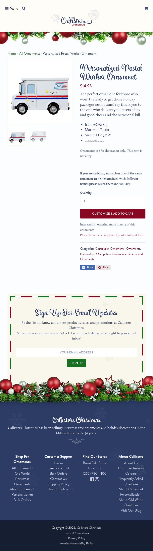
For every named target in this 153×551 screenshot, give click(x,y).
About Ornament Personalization (22, 491)
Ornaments (133, 248)
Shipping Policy (58, 484)
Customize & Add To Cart (112, 213)
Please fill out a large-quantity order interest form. (112, 235)
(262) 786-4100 (94, 473)
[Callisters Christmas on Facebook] (92, 478)
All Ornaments (29, 53)
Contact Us (58, 478)
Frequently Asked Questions (131, 481)
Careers (130, 473)
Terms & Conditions (76, 532)
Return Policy (58, 489)
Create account (58, 468)
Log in (58, 462)
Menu (14, 8)
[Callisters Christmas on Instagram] (97, 478)
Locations (94, 468)
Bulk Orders (22, 499)
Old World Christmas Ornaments (22, 479)
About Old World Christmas (131, 502)
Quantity (85, 192)
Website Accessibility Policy (76, 543)
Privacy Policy (76, 538)
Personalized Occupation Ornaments (103, 254)
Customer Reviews (131, 468)
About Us (131, 462)
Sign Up (76, 363)
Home (12, 53)
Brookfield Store (94, 462)
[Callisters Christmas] (76, 22)
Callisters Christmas (89, 527)
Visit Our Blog (131, 510)
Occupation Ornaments (110, 248)
